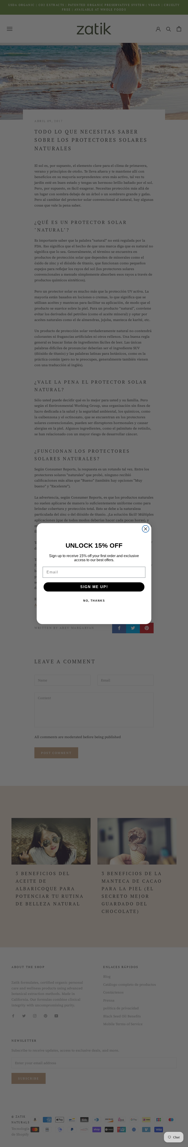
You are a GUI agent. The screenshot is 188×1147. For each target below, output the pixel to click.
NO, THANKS (94, 600)
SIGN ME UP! (94, 587)
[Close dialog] (145, 528)
